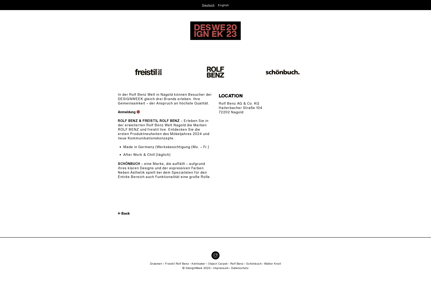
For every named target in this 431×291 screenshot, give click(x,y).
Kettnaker (198, 264)
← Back (124, 213)
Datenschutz (240, 268)
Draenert (156, 264)
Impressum (220, 268)
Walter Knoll (272, 264)
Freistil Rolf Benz (177, 264)
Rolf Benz (237, 264)
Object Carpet (218, 264)
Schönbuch (253, 264)
